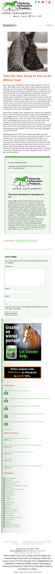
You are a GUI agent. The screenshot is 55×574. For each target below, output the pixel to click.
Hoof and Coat (9, 495)
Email (7, 296)
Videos (7, 521)
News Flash (8, 508)
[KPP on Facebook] (36, 2)
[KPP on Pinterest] (42, 2)
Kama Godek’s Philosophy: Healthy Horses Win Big (24, 406)
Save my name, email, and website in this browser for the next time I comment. (26, 308)
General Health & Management (26, 241)
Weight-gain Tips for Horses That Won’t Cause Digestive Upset (23, 466)
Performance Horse (11, 512)
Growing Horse (10, 491)
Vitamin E (8, 523)
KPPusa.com (39, 229)
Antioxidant (9, 480)
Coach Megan (8, 459)
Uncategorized (9, 519)
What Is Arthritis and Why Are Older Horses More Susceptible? (23, 445)
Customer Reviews (11, 484)
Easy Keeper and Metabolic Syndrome (17, 485)
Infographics (9, 499)
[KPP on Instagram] (46, 2)
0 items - (35, 16)
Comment (9, 266)
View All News (8, 429)
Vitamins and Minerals (12, 525)
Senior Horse (9, 513)
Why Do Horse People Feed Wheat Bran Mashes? (19, 452)
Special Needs (9, 515)
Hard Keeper (9, 493)
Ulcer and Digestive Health (13, 517)
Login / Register (21, 16)
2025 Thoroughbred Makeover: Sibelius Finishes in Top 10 (27, 414)
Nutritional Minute (11, 510)
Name (7, 288)
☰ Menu (49, 25)
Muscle (7, 506)
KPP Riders (8, 504)
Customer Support (11, 542)
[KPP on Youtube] (49, 2)
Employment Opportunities (32, 544)
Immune (8, 497)
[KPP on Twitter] (39, 2)
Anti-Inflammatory (11, 478)
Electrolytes (8, 487)
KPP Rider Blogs (10, 502)
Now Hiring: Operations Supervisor (20, 391)
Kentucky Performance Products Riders (36, 542)
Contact (16, 544)
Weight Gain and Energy (13, 526)
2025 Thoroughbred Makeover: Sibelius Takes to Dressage (27, 421)
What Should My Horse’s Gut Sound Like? (16, 438)
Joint (7, 500)
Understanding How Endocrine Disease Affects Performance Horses (29, 398)
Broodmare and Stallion (12, 482)
